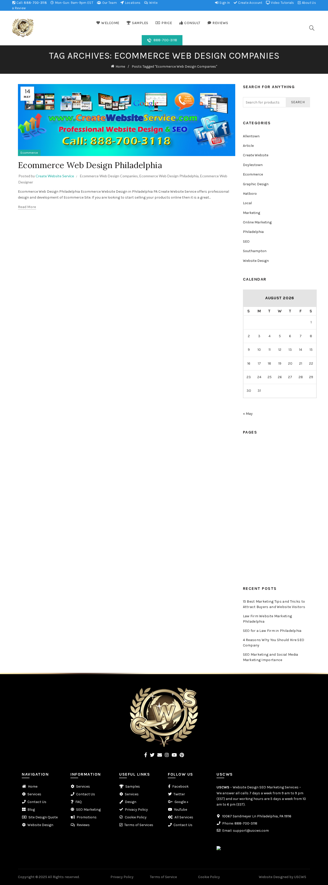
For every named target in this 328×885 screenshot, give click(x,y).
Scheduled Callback (259, 483)
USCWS (223, 787)
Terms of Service (163, 877)
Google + (181, 802)
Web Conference (256, 493)
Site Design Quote (43, 817)
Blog (246, 531)
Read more (27, 207)
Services (250, 512)
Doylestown (253, 165)
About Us (308, 3)
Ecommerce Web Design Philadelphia (90, 165)
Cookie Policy (136, 817)
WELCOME (110, 23)
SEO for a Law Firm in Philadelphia (272, 631)
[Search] (312, 28)
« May (248, 413)
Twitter (179, 794)
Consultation (254, 474)
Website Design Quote (261, 570)
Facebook (180, 786)
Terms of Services (138, 825)
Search (298, 102)
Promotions (253, 551)
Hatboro (250, 193)
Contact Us (252, 522)
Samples (250, 455)
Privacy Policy (136, 809)
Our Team (109, 3)
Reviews (249, 503)
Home (120, 66)
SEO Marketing (88, 809)
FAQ (246, 541)
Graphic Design (256, 184)
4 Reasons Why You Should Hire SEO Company (273, 642)
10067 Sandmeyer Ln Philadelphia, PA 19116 (256, 816)
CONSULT (192, 23)
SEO (246, 241)
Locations (132, 3)
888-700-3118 (35, 3)
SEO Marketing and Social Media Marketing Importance (270, 657)
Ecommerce (29, 153)
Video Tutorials (282, 3)
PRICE (166, 23)
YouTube (180, 809)
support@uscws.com (251, 830)
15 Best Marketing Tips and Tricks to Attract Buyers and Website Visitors (274, 604)
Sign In (224, 3)
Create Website (255, 155)
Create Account (249, 3)
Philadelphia (253, 232)
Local (247, 203)
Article (248, 145)
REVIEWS (220, 23)
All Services (184, 817)
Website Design (256, 261)
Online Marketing (257, 222)
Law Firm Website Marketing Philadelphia (267, 619)
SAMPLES (140, 23)
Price (247, 464)
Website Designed (274, 877)
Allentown (251, 136)
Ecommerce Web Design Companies (109, 176)
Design (130, 802)
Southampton (254, 251)
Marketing (251, 213)
